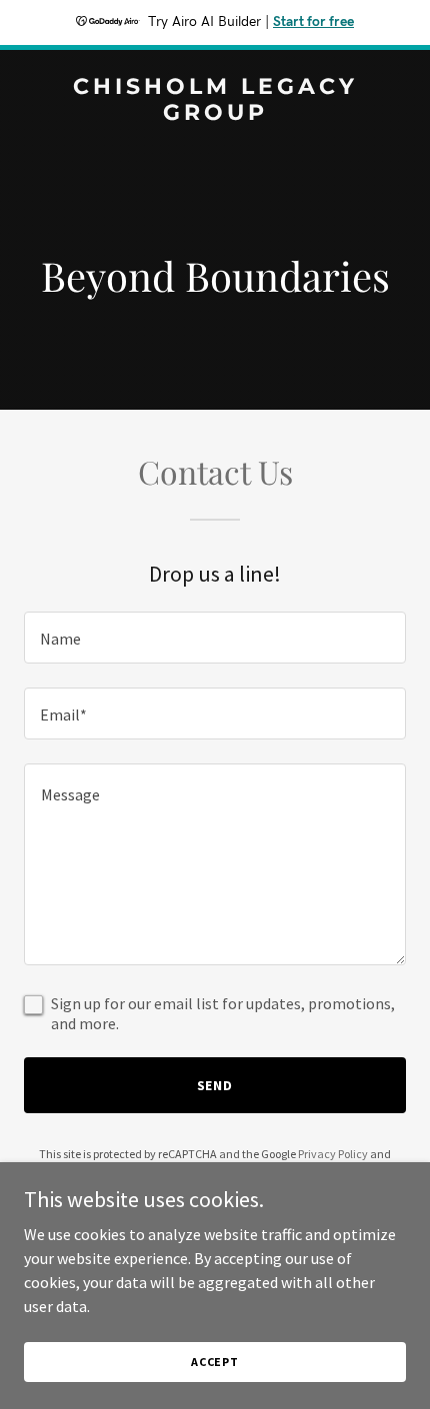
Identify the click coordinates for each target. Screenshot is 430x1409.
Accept (215, 1361)
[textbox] (215, 638)
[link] (215, 114)
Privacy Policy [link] (333, 1153)
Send (215, 1085)
